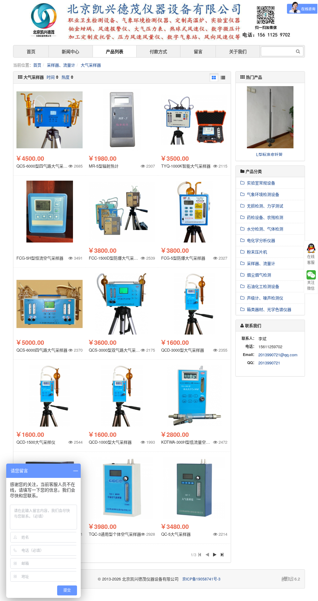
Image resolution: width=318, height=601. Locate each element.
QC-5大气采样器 (176, 534)
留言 (198, 51)
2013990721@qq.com (278, 355)
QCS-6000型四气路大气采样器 (43, 166)
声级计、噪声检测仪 (263, 298)
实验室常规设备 (259, 183)
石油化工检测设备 (261, 286)
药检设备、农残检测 (263, 217)
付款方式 (158, 51)
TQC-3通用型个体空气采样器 (115, 534)
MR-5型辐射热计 (104, 166)
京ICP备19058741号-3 (201, 578)
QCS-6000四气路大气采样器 (41, 350)
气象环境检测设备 (261, 194)
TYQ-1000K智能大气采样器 (186, 166)
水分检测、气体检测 (263, 229)
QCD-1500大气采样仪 (35, 442)
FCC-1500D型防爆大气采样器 (115, 258)
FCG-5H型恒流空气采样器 (39, 258)
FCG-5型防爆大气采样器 (183, 258)
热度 (65, 77)
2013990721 (269, 363)
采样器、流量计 (61, 65)
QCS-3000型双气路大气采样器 (116, 350)
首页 (31, 51)
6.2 (291, 579)
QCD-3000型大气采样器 (182, 350)
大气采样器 (91, 65)
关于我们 (238, 51)
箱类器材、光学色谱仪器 (267, 309)
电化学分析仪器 (259, 240)
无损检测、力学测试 (263, 206)
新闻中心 (70, 51)
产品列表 (114, 51)
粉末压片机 (255, 252)
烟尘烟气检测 (257, 275)
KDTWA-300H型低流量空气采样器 (191, 442)
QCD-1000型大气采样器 (110, 442)
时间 (51, 77)
